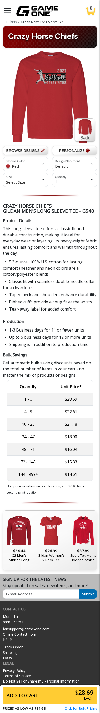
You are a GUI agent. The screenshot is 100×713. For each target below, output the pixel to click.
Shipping (10, 652)
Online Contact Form (20, 634)
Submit (88, 594)
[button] (8, 10)
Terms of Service (17, 675)
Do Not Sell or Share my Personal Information (41, 681)
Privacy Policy (14, 670)
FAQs (7, 657)
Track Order (13, 647)
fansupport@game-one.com (26, 628)
